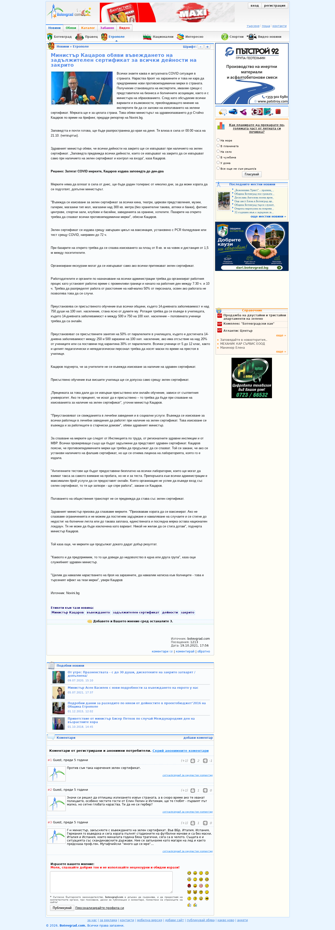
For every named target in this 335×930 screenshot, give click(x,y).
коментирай (185, 651)
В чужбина (228, 157)
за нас (92, 920)
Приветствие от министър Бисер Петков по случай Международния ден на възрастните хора (131, 720)
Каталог (88, 28)
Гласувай (252, 174)
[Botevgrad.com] (189, 905)
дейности (170, 612)
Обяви (71, 28)
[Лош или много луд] (189, 892)
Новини (54, 28)
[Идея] (201, 898)
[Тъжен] (201, 873)
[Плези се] (195, 886)
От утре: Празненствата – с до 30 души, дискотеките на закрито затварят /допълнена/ (131, 674)
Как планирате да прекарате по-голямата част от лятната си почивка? (257, 128)
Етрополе (81, 46)
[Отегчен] (201, 886)
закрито (187, 612)
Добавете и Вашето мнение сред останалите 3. (132, 621)
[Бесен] (189, 886)
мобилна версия (149, 920)
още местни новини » (268, 216)
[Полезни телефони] (280, 112)
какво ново (226, 920)
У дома (225, 163)
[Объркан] (195, 879)
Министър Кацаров (68, 612)
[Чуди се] (201, 892)
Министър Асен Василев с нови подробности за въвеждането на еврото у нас (133, 687)
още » (281, 335)
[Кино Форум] (262, 112)
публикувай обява (201, 920)
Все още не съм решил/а (238, 168)
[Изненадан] (207, 873)
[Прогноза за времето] (223, 112)
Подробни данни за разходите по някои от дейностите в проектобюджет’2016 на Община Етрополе (137, 704)
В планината (229, 146)
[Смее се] (207, 879)
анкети (242, 920)
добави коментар (198, 737)
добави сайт (174, 920)
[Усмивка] (195, 873)
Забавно (107, 28)
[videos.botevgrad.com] (195, 905)
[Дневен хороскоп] (244, 112)
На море (226, 140)
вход (255, 5)
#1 (50, 760)
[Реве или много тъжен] (207, 886)
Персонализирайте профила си (99, 908)
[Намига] (207, 892)
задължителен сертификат (136, 612)
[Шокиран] (189, 879)
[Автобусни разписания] (234, 112)
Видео (124, 28)
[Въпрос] (195, 898)
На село (226, 151)
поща (266, 26)
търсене (253, 26)
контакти (279, 26)
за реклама (108, 920)
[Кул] (201, 879)
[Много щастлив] (189, 873)
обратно (203, 651)
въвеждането (98, 612)
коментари (162, 651)
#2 (50, 789)
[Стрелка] (207, 898)
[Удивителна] (189, 898)
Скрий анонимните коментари (181, 750)
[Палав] (195, 892)
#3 (50, 822)
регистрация (274, 5)
